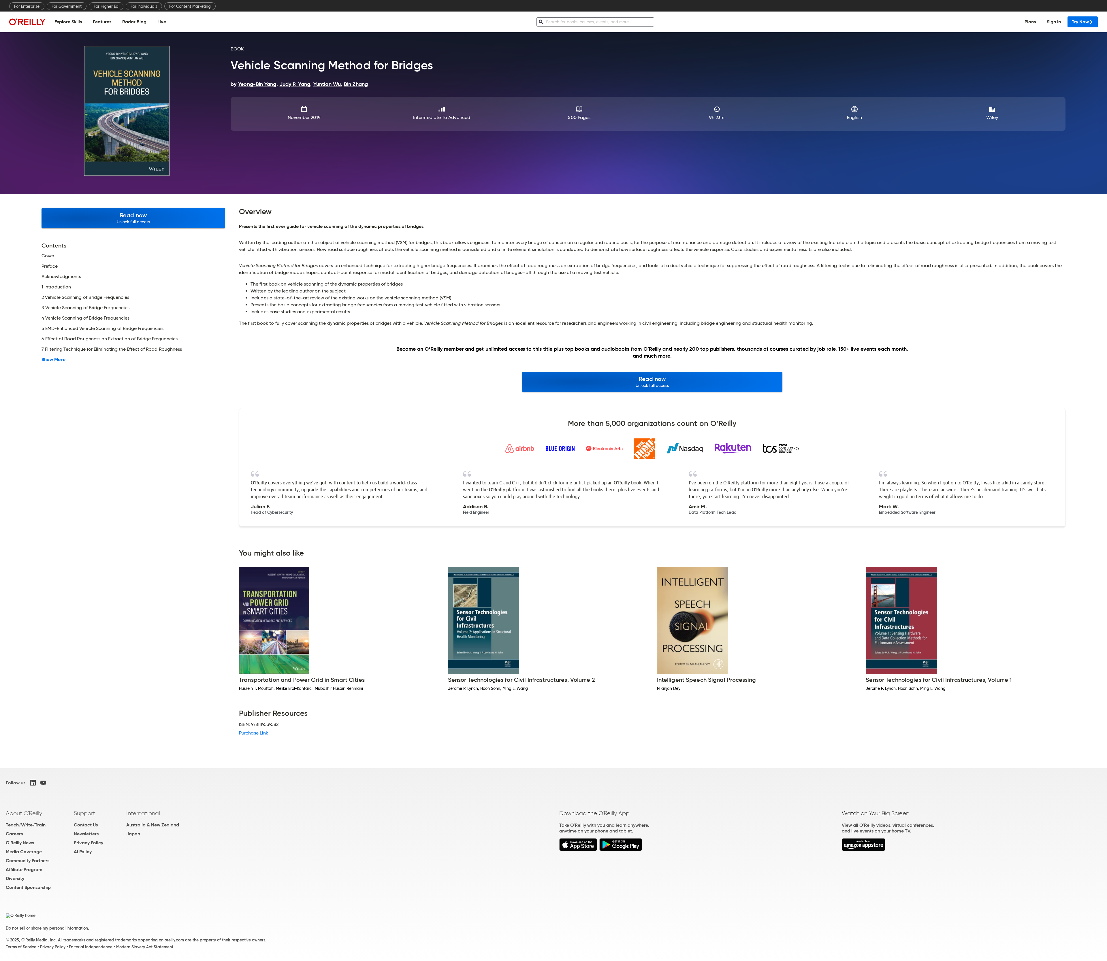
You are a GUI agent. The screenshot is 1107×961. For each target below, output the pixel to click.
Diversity (15, 878)
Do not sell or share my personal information (47, 928)
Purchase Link (253, 733)
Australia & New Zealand (152, 825)
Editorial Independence (90, 946)
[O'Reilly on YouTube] (43, 783)
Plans (1030, 22)
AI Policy (83, 852)
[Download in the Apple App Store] (578, 849)
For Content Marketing (190, 6)
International (143, 813)
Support (84, 813)
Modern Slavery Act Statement (144, 946)
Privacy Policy (88, 843)
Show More (53, 359)
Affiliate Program (24, 869)
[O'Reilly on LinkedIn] (33, 783)
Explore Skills (68, 22)
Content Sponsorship (28, 887)
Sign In (1054, 22)
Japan (133, 834)
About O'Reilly (24, 813)
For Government (67, 6)
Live (161, 22)
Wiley (992, 117)
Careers (14, 834)
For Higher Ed (106, 6)
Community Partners (27, 861)
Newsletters (86, 834)
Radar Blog (134, 22)
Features (102, 22)
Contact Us (86, 825)
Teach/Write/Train (26, 825)
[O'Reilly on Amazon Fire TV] (863, 849)
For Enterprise (26, 6)
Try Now (1080, 22)
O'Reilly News (20, 843)
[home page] (27, 21)
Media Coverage (24, 852)
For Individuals (144, 6)
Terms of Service (21, 946)
